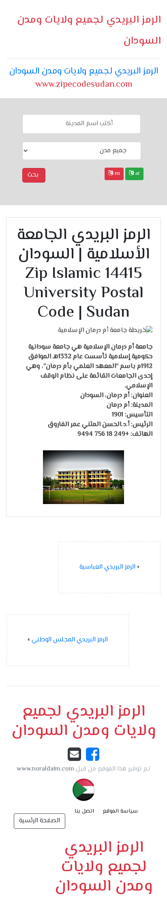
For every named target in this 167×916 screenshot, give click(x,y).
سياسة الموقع (120, 811)
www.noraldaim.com (45, 769)
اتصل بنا (84, 811)
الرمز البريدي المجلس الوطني (70, 640)
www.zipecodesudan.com (83, 85)
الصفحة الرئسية (39, 821)
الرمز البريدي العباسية (107, 567)
